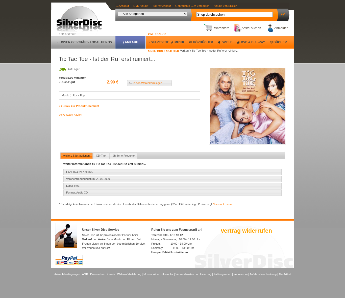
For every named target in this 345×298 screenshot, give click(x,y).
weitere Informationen (76, 155)
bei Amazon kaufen (70, 114)
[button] (149, 83)
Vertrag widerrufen (246, 230)
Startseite (160, 42)
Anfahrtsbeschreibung (263, 274)
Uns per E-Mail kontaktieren (169, 252)
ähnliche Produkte (124, 155)
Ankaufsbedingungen (67, 274)
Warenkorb (221, 28)
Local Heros (101, 42)
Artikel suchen (251, 28)
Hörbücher (203, 42)
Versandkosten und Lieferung (193, 274)
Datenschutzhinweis (102, 274)
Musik (179, 42)
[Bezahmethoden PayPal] (69, 264)
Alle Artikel (285, 274)
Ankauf (131, 42)
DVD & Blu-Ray (253, 42)
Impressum (241, 274)
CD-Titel (101, 155)
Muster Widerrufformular (158, 274)
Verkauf (87, 239)
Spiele (227, 42)
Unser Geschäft (74, 42)
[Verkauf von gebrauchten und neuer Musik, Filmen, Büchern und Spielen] (81, 30)
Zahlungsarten (222, 274)
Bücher (280, 42)
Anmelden (281, 28)
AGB (85, 274)
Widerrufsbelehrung (129, 274)
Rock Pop (79, 95)
